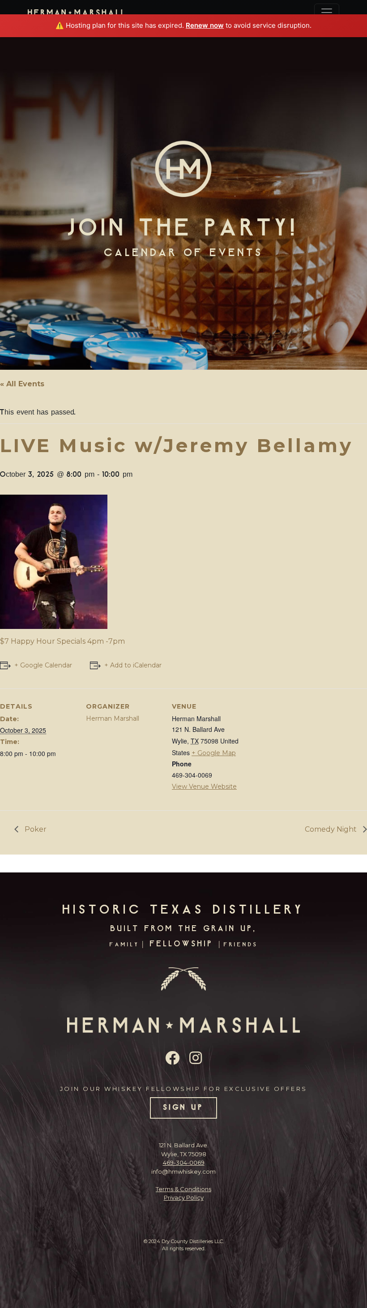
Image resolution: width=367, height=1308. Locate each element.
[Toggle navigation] (326, 12)
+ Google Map (214, 753)
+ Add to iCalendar (133, 665)
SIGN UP (183, 1107)
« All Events (22, 384)
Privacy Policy (184, 1197)
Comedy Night (331, 829)
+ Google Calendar (43, 665)
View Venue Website (204, 786)
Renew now (205, 25)
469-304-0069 (184, 1162)
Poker (35, 829)
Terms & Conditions (183, 1189)
